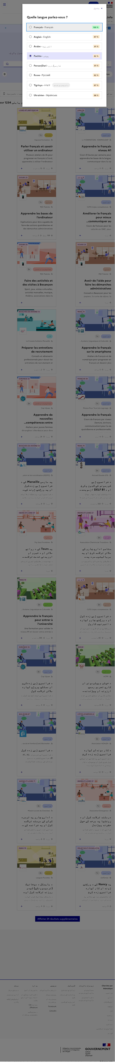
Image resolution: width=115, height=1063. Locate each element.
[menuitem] (64, 27)
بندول (96, 8)
